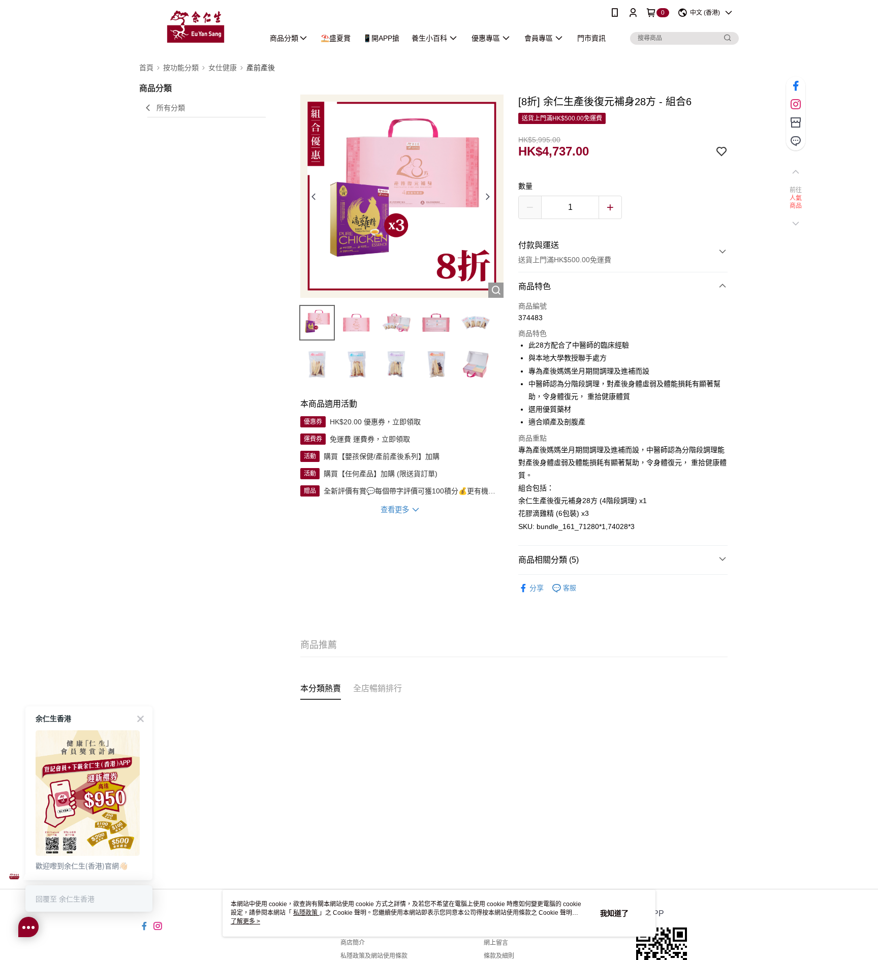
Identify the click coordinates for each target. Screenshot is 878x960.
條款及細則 (499, 955)
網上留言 (496, 942)
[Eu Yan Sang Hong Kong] (195, 26)
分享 (536, 588)
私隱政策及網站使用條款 (373, 955)
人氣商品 (796, 202)
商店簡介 (352, 942)
